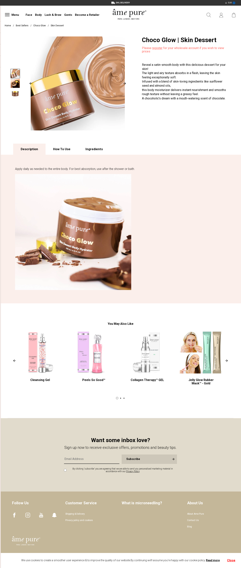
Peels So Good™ (93, 380)
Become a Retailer (87, 15)
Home (8, 25)
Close (231, 560)
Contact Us (193, 520)
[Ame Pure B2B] (129, 24)
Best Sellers (22, 25)
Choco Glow (39, 25)
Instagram (27, 515)
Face (29, 15)
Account (221, 15)
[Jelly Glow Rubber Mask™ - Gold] (201, 352)
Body (38, 15)
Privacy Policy (133, 471)
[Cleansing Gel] (40, 352)
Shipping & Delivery (75, 514)
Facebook (14, 515)
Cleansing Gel (40, 380)
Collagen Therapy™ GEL (147, 380)
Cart (233, 15)
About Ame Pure (195, 514)
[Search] (208, 15)
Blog (189, 526)
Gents (68, 15)
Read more (213, 560)
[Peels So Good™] (93, 352)
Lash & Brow (53, 15)
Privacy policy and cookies (79, 520)
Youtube (41, 515)
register (157, 48)
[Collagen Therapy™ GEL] (147, 352)
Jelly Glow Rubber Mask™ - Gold (201, 381)
